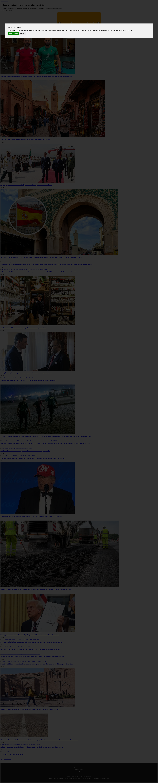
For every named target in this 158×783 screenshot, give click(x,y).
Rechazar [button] (16, 33)
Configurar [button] (22, 33)
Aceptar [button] (10, 33)
